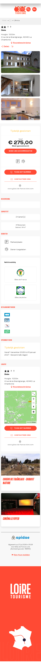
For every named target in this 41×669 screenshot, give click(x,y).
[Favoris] (22, 9)
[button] (28, 9)
